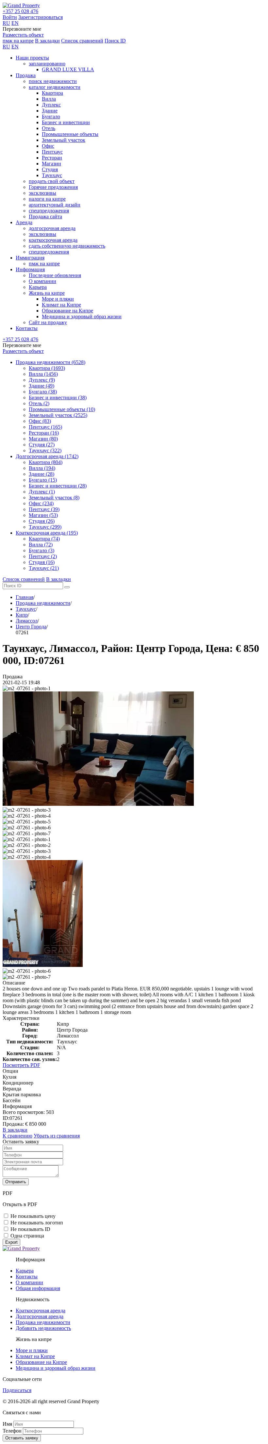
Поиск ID (115, 40)
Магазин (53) (43, 515)
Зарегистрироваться (40, 17)
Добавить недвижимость (43, 1328)
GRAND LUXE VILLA (68, 69)
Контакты (27, 328)
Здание (50, 110)
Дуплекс (51, 105)
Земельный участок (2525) (58, 415)
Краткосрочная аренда (40, 1310)
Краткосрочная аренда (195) (47, 533)
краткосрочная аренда (53, 240)
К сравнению (17, 1135)
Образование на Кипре (67, 310)
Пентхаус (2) (43, 556)
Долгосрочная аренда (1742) (47, 456)
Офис (48, 146)
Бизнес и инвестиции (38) (58, 397)
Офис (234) (41, 503)
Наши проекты (32, 57)
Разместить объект (23, 35)
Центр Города (31, 626)
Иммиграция (30, 257)
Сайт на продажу (48, 322)
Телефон (12, 1431)
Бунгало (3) (41, 550)
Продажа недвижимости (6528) (50, 362)
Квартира (52, 93)
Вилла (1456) (43, 374)
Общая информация (38, 1288)
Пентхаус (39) (44, 509)
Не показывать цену (33, 1216)
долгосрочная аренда (52, 228)
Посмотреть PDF (21, 1065)
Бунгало (51, 116)
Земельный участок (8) (54, 497)
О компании (42, 281)
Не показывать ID (30, 1229)
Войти (10, 17)
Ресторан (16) (44, 433)
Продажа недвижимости (43, 603)
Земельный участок (63, 140)
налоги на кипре (47, 199)
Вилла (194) (42, 468)
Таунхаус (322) (45, 450)
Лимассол (27, 620)
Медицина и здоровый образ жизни (82, 316)
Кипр (22, 615)
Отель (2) (39, 403)
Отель (48, 128)
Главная (24, 597)
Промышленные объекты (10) (62, 409)
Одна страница (27, 1235)
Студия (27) (42, 444)
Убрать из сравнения (57, 1135)
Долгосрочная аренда (39, 1316)
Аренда (24, 222)
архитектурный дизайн (54, 204)
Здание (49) (41, 386)
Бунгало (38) (43, 391)
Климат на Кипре (61, 304)
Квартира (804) (45, 462)
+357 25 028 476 (20, 11)
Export (11, 1242)
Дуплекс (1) (42, 491)
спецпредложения (49, 210)
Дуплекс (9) (42, 380)
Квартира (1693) (47, 368)
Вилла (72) (41, 544)
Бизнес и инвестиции (66, 122)
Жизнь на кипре (47, 293)
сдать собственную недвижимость (67, 246)
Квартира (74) (44, 538)
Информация (30, 269)
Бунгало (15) (43, 480)
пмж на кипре (18, 40)
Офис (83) (40, 421)
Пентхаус (52, 152)
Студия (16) (42, 562)
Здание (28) (41, 474)
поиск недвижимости (53, 81)
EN (15, 23)
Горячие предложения (53, 187)
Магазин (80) (43, 438)
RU (6, 23)
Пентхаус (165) (45, 427)
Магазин (51, 163)
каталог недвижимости (54, 87)
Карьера (38, 287)
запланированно (47, 63)
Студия (50, 169)
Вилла (49, 99)
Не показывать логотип (36, 1222)
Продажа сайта (45, 216)
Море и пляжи (58, 299)
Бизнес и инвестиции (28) (58, 486)
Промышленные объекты (70, 134)
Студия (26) (42, 521)
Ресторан (52, 157)
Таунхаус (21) (44, 568)
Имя (7, 1424)
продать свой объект (52, 181)
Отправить (15, 1181)
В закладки (47, 40)
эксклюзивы (42, 193)
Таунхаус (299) (45, 527)
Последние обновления (55, 275)
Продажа (26, 75)
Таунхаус (52, 175)
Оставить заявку (21, 1438)
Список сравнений (82, 40)
